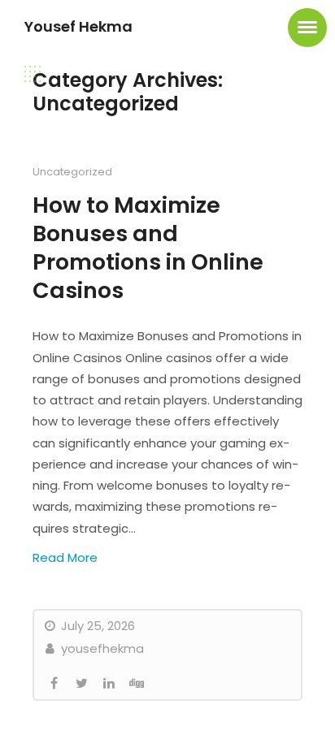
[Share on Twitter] (81, 683)
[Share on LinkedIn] (109, 683)
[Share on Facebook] (53, 683)
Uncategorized (72, 171)
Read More (65, 557)
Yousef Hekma (78, 26)
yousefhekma (101, 648)
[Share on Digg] (136, 683)
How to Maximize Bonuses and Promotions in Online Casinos (148, 247)
